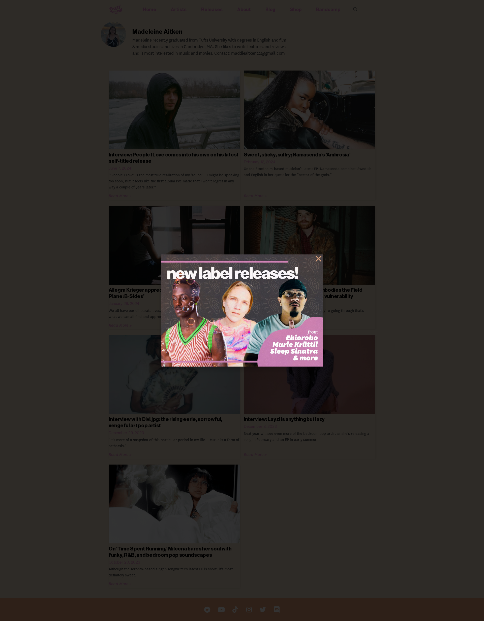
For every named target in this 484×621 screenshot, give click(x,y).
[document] (242, 310)
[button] (318, 258)
